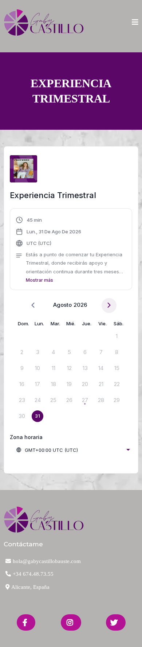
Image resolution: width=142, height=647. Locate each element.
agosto (62, 304)
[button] (135, 23)
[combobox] (73, 450)
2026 (80, 304)
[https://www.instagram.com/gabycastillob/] (71, 622)
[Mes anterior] (32, 305)
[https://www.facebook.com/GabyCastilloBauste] (26, 622)
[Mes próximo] (109, 305)
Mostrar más (39, 280)
